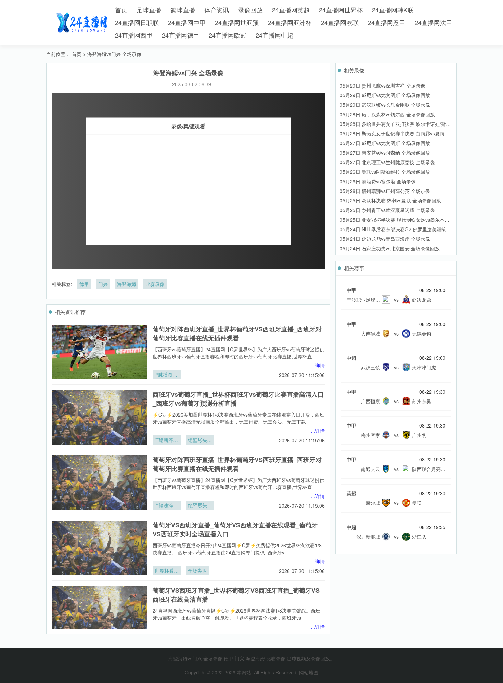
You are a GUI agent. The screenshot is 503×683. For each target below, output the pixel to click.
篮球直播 (182, 9)
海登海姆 (126, 283)
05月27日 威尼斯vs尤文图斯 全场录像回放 (385, 143)
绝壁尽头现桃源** (200, 440)
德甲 (84, 283)
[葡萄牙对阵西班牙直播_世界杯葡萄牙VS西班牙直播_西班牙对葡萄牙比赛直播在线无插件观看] (99, 352)
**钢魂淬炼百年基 (166, 440)
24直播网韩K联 (393, 9)
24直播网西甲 (134, 34)
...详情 (318, 365)
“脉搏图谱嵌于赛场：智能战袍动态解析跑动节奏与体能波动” (167, 375)
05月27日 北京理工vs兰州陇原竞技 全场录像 (387, 162)
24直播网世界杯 (341, 9)
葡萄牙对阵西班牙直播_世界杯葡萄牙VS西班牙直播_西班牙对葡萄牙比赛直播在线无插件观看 (237, 333)
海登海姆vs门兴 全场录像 (114, 54)
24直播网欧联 (340, 22)
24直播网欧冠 (227, 34)
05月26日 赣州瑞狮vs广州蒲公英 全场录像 (385, 190)
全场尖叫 (197, 570)
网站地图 (308, 672)
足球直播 (149, 9)
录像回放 (250, 9)
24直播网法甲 (433, 22)
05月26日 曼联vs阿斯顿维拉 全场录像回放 (385, 171)
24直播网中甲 (187, 22)
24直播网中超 (274, 34)
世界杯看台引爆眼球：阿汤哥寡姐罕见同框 (167, 571)
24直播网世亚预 (237, 22)
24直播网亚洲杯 (290, 22)
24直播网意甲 (386, 22)
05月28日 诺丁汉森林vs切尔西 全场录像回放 (387, 114)
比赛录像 (155, 283)
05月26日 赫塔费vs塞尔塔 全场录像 (378, 181)
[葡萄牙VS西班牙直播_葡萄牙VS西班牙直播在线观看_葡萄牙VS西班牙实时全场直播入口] (99, 548)
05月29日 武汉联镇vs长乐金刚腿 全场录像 (385, 104)
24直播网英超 (291, 9)
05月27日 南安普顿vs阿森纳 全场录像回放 (385, 152)
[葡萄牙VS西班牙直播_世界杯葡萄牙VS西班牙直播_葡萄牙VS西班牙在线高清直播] (99, 613)
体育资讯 (216, 9)
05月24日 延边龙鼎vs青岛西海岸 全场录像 (385, 238)
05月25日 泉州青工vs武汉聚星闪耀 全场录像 (387, 210)
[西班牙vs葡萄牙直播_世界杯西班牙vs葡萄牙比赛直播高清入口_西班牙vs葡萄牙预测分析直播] (99, 417)
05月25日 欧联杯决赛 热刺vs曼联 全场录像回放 (390, 200)
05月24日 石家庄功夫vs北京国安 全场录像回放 (390, 248)
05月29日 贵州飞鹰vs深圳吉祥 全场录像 (382, 85)
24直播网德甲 (180, 34)
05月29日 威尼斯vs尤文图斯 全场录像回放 (385, 95)
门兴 (103, 283)
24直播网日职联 (137, 22)
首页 (121, 9)
